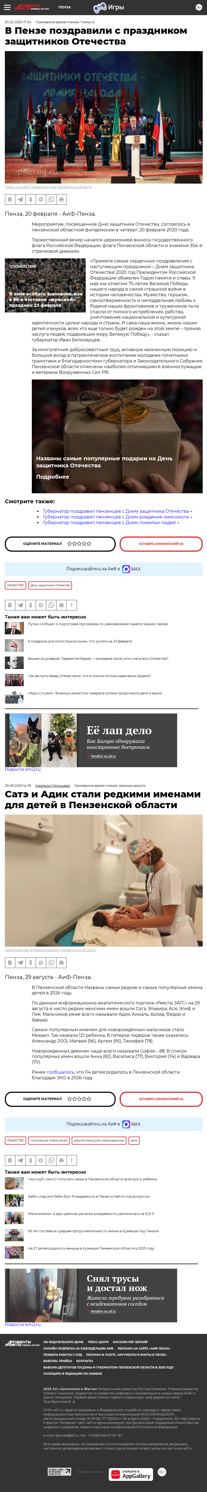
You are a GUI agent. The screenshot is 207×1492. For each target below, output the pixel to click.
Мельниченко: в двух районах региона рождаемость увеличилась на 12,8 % (91, 1214)
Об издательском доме (63, 1342)
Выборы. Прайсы (57, 1361)
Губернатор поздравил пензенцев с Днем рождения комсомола (116, 516)
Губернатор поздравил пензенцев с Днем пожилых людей (109, 522)
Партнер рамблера (90, 1471)
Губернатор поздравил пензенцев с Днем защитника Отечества (116, 511)
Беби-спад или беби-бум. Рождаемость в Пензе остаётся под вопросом (89, 1196)
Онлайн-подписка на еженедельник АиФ (78, 1348)
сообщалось (60, 1072)
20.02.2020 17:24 (18, 22)
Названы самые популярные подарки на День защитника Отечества (104, 462)
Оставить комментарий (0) (161, 544)
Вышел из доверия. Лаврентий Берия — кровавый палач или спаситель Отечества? (98, 659)
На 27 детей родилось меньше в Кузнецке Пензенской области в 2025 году (91, 1248)
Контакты (84, 1361)
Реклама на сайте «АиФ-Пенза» (144, 1348)
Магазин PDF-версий (130, 1342)
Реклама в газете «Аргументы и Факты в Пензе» (126, 1355)
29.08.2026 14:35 (18, 786)
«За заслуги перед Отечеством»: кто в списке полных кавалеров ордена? (89, 676)
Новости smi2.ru (23, 769)
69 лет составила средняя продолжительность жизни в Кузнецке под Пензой (93, 1231)
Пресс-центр (98, 1342)
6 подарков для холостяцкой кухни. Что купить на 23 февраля (80, 641)
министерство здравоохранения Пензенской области (50, 950)
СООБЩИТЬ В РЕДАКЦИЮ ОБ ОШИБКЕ (72, 1374)
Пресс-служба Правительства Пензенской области (48, 187)
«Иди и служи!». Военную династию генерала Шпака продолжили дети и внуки (95, 693)
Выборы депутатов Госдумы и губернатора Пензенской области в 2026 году (108, 1367)
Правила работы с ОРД (62, 1355)
